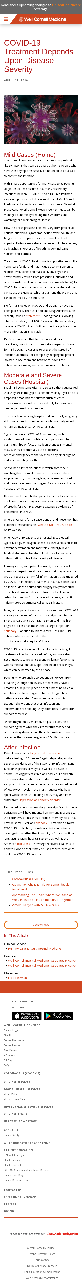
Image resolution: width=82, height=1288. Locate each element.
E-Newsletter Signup (15, 1155)
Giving (9, 1211)
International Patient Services (28, 1107)
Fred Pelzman (17, 978)
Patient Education (18, 1150)
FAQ (6, 1065)
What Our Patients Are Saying (27, 1143)
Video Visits (10, 1094)
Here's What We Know (20, 1121)
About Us (11, 1130)
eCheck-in (9, 1055)
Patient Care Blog (13, 1175)
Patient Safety (11, 1135)
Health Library (12, 1160)
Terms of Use (42, 1260)
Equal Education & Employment (42, 1272)
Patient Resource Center (17, 1180)
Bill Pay (8, 1060)
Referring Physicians (20, 1197)
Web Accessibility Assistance (42, 1278)
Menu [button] (6, 19)
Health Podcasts (13, 1165)
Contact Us (13, 1190)
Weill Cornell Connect (22, 1025)
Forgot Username (14, 1040)
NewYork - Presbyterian (41, 1234)
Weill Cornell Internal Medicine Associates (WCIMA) (42, 960)
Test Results (10, 1050)
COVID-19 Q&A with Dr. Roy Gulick (35, 905)
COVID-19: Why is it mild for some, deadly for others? (40, 886)
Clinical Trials (15, 1114)
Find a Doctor (23, 1001)
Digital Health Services (22, 1089)
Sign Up (8, 1035)
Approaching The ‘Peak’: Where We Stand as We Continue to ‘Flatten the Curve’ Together (42, 897)
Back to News (41, 924)
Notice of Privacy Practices (42, 1266)
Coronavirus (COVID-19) (28, 879)
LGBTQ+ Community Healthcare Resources (28, 1170)
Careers (10, 1204)
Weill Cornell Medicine (41, 1225)
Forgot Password (13, 1045)
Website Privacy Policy (42, 1254)
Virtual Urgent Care (14, 1099)
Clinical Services (17, 1082)
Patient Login (11, 1030)
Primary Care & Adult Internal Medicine (34, 948)
